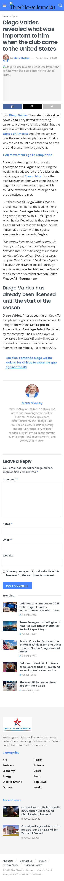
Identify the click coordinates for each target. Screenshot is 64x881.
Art (5, 760)
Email (7, 540)
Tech (37, 776)
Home (6, 16)
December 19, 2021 (46, 58)
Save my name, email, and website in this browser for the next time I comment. (32, 573)
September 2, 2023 (30, 690)
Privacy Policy (10, 865)
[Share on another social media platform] (52, 106)
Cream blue (33, 176)
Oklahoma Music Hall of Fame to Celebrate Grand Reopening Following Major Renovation (40, 667)
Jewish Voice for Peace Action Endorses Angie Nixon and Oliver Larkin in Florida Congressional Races (40, 646)
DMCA (42, 861)
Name (8, 524)
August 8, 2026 (29, 656)
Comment (10, 479)
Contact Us (26, 861)
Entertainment (12, 782)
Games (7, 787)
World (38, 787)
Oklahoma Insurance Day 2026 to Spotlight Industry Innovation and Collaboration (40, 607)
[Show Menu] (4, 5)
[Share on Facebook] (12, 106)
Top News (40, 782)
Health (38, 760)
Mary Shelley (22, 58)
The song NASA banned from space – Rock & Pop (38, 684)
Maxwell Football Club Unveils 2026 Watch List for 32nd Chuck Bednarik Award (40, 811)
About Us (8, 861)
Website (8, 555)
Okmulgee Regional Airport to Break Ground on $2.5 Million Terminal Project (40, 830)
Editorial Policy (33, 865)
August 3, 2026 (28, 615)
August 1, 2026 (28, 675)
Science (39, 765)
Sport (15, 16)
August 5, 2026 (29, 634)
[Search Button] (60, 5)
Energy (7, 776)
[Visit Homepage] (32, 5)
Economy (9, 771)
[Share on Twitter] (32, 106)
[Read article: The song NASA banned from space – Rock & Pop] (10, 686)
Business (8, 765)
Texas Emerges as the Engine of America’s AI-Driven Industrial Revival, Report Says (40, 626)
